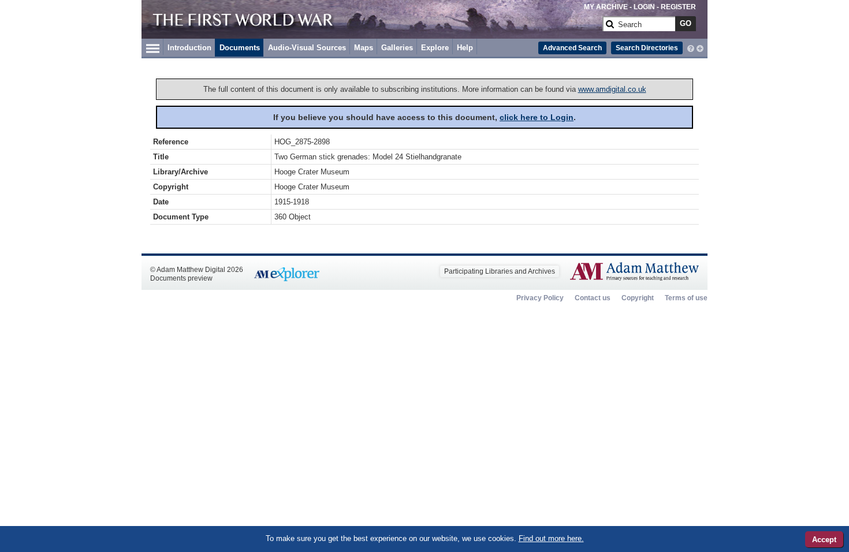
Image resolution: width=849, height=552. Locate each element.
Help (465, 47)
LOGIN (644, 7)
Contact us (592, 298)
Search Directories (647, 48)
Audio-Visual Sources (307, 47)
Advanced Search (572, 48)
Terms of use (686, 298)
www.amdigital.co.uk (612, 89)
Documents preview (181, 278)
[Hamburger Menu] (152, 47)
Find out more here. (551, 538)
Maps (363, 47)
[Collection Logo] (375, 28)
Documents (239, 47)
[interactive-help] (690, 47)
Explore (435, 47)
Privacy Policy (540, 298)
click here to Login (537, 117)
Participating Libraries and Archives (499, 271)
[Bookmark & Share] (700, 47)
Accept (824, 539)
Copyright (637, 298)
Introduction (189, 47)
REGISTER (678, 7)
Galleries (397, 47)
